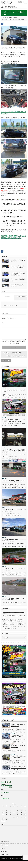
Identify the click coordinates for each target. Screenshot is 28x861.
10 (6, 812)
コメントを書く (17, 19)
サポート (3, 848)
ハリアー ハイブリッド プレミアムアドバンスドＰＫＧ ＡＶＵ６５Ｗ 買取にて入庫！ (18, 768)
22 (24, 814)
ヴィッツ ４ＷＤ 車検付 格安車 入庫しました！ (18, 279)
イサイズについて (5, 854)
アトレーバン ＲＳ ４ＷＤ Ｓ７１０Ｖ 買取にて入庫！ (18, 757)
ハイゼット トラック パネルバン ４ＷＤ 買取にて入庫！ (18, 736)
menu (25, 2)
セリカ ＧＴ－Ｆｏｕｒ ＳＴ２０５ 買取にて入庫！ (18, 725)
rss (19, 2)
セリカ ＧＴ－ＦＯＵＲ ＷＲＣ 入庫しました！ (17, 285)
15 (24, 812)
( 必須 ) (5, 313)
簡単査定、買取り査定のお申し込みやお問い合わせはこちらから (13, 237)
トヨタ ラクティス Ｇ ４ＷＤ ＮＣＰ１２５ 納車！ (15, 355)
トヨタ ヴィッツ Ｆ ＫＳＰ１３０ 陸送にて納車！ (12, 352)
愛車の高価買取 (4, 845)
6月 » (5, 820)
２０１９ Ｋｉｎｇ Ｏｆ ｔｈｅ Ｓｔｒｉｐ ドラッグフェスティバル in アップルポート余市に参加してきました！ (13, 451)
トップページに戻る (6, 360)
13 (17, 812)
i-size (23, 19)
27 (17, 816)
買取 (12, 6)
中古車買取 (10, 19)
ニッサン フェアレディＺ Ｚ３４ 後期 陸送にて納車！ (13, 612)
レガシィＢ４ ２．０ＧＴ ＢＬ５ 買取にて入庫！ (18, 746)
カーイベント (4, 851)
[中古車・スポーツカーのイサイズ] (6, 3)
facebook (21, 2)
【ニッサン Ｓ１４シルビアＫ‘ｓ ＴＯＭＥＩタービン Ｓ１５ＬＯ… (17, 267)
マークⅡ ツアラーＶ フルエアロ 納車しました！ (17, 261)
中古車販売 (6, 19)
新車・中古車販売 (8, 6)
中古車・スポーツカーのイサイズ (12, 858)
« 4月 (2, 820)
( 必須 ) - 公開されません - (9, 318)
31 (6, 819)
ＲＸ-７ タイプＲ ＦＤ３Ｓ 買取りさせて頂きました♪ (17, 274)
